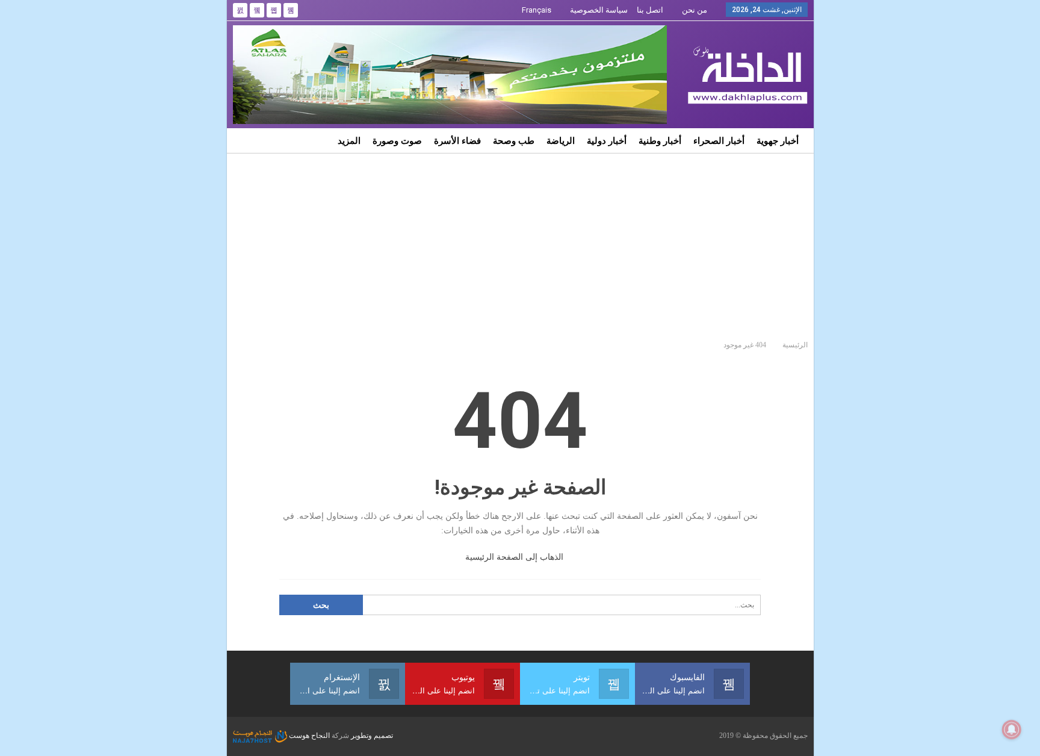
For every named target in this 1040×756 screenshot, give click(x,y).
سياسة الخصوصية (599, 9)
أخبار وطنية (660, 140)
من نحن (694, 9)
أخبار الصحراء (718, 140)
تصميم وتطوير (372, 735)
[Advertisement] (520, 244)
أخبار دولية (607, 140)
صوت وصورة (397, 140)
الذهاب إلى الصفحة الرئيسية (515, 557)
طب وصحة (513, 140)
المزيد (349, 140)
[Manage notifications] (1011, 729)
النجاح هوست (308, 735)
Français (536, 9)
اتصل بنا (650, 9)
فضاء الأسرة (457, 140)
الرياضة (560, 140)
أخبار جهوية (778, 140)
